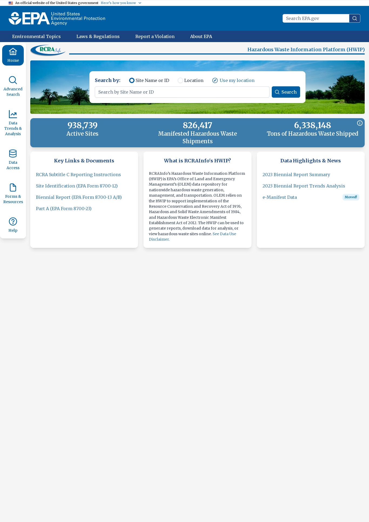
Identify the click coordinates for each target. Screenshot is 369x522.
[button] (48, 50)
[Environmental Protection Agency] (57, 18)
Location (193, 80)
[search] (354, 18)
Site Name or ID (152, 80)
